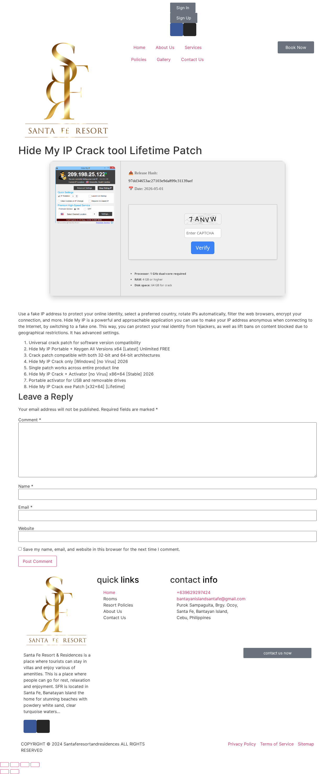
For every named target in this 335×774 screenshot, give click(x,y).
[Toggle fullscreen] (24, 764)
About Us (165, 47)
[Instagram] (189, 29)
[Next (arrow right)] (14, 771)
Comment (29, 420)
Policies (138, 59)
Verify (203, 247)
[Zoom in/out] (35, 764)
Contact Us (192, 59)
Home (139, 47)
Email (25, 507)
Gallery (164, 59)
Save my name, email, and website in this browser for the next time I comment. (101, 549)
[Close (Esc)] (4, 764)
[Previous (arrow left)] (4, 771)
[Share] (14, 764)
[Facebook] (176, 29)
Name (25, 486)
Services (193, 47)
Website (26, 528)
